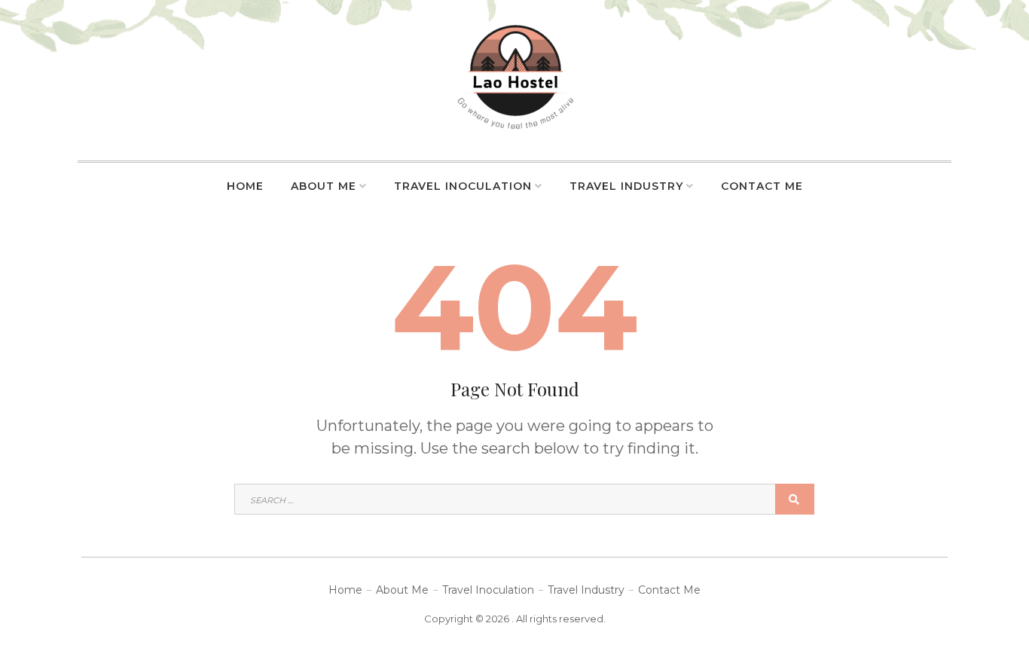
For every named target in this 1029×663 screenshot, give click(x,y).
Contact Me (762, 186)
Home (245, 186)
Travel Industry (626, 186)
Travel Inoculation (463, 186)
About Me (323, 186)
